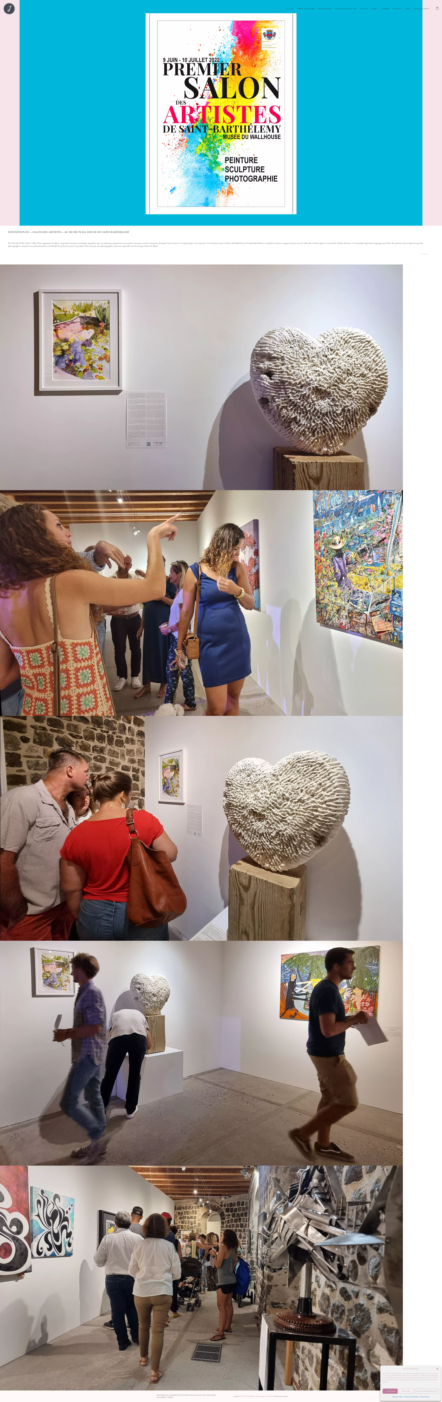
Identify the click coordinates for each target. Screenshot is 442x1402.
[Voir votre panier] (437, 8)
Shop (407, 9)
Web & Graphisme (306, 9)
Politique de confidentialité (411, 1396)
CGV (204, 1395)
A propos (385, 9)
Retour (426, 254)
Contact (397, 9)
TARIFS (170, 1397)
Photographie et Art (346, 9)
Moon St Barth (421, 9)
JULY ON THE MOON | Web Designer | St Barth (255, 1396)
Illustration (325, 9)
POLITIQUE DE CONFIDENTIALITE (170, 1395)
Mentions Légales (424, 1396)
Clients (364, 9)
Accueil (290, 9)
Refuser (406, 1391)
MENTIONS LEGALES (193, 1395)
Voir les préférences (426, 1391)
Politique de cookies (397, 1396)
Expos (374, 9)
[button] (437, 1369)
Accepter (390, 1391)
